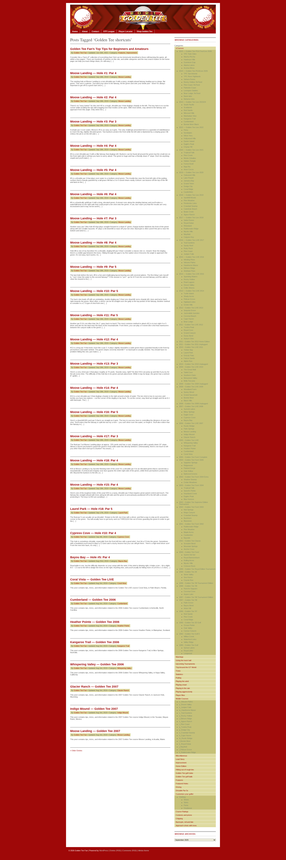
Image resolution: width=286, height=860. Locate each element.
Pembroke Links (190, 203)
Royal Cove (188, 330)
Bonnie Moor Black (191, 124)
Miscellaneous (181, 756)
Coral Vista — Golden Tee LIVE (92, 579)
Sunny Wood (189, 392)
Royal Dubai (188, 223)
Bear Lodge (188, 322)
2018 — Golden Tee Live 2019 (191, 195)
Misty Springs (189, 412)
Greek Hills (188, 305)
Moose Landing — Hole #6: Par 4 (93, 194)
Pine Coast (188, 251)
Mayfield (187, 234)
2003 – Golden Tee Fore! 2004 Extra (193, 477)
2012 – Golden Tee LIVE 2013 (191, 308)
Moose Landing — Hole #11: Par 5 (94, 315)
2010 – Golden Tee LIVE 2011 (191, 347)
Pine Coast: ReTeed (192, 85)
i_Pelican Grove (185, 750)
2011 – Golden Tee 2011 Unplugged (193, 344)
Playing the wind (182, 681)
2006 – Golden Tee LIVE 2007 (191, 423)
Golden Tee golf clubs (184, 773)
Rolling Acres (189, 560)
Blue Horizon (189, 499)
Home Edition (181, 766)
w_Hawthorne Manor (187, 710)
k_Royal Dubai (185, 744)
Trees (178, 671)
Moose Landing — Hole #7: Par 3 (93, 218)
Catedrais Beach (190, 209)
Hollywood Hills (190, 138)
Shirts (186, 802)
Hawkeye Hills (189, 60)
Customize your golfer (184, 794)
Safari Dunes (189, 220)
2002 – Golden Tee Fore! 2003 (191, 507)
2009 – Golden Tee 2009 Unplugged (193, 384)
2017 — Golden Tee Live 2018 (191, 218)
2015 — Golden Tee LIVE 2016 (191, 257)
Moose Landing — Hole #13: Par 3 (94, 363)
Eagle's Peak (189, 144)
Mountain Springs (191, 546)
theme (143, 851)
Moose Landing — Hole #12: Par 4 (94, 339)
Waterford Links (190, 639)
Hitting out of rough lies (185, 770)
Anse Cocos (189, 169)
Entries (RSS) (115, 851)
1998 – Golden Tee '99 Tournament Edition (196, 583)
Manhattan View (190, 116)
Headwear (188, 808)
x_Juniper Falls (185, 707)
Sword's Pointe (190, 491)
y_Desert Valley (185, 704)
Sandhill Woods (190, 198)
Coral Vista (121, 583)
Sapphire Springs (190, 463)
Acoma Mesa (189, 68)
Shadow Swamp (190, 479)
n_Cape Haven (185, 735)
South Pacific (189, 105)
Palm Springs (189, 429)
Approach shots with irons (186, 826)
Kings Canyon (189, 512)
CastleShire (188, 192)
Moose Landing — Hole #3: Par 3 (93, 121)
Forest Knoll (188, 164)
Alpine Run (188, 361)
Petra (186, 130)
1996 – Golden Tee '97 (188, 611)
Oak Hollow (188, 471)
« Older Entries (76, 751)
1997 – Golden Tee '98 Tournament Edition (196, 597)
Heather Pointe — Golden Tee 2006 (94, 622)
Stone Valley (188, 574)
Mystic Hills (188, 231)
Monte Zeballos (190, 158)
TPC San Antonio (190, 74)
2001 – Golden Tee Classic (190, 541)
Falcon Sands (189, 358)
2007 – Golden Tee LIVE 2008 (191, 406)
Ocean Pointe (189, 625)
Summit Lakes (189, 409)
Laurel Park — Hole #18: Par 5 (91, 508)
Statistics (179, 674)
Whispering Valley (124, 668)
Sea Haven (188, 577)
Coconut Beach (190, 316)
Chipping (179, 819)
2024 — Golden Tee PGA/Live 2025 (193, 71)
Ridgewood (188, 465)
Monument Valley (190, 378)
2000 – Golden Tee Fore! (189, 552)
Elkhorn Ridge (189, 268)
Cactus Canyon (190, 631)
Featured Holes (182, 784)
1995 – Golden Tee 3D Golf (190, 623)
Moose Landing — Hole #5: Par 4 (93, 170)
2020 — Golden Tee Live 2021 (191, 150)
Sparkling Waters (190, 277)
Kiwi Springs (188, 510)
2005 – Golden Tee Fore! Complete (193, 457)
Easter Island (189, 141)
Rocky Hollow (189, 279)
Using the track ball (183, 660)
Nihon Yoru (188, 136)
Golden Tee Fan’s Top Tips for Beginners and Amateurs (109, 49)
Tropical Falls (189, 153)
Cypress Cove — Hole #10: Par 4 (93, 533)
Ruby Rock (188, 248)
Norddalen (188, 133)
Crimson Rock (189, 566)
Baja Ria (187, 167)
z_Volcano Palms (186, 702)
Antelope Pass (189, 271)
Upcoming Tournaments (185, 664)
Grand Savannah (190, 395)
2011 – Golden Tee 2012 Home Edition (194, 342)
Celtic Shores (189, 288)
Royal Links (188, 651)
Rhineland (188, 226)
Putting (178, 678)
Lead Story (180, 759)
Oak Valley (188, 628)
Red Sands (188, 110)
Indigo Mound (122, 713)
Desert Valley (189, 285)
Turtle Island (189, 293)
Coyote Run (188, 580)
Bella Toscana (189, 381)
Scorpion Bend (189, 543)
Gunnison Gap (189, 62)
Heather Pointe (123, 626)
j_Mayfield (183, 747)
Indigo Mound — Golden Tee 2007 (94, 708)
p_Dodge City (184, 730)
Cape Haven (189, 319)
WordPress (103, 851)
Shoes (186, 800)
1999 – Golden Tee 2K (188, 572)
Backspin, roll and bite (184, 822)
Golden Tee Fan (80, 53)
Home (75, 31)
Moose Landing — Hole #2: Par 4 (93, 97)
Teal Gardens (189, 243)
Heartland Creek (190, 494)
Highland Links (189, 302)
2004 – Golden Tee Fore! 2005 (191, 460)
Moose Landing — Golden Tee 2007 (95, 731)
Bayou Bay (122, 561)
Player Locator (126, 31)
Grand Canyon (190, 333)
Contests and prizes (184, 815)
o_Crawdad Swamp (187, 733)
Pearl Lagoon (189, 282)
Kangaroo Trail (123, 646)
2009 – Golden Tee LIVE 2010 (191, 367)
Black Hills (188, 401)
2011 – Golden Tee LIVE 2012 (191, 325)
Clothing (182, 797)
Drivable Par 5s (182, 791)
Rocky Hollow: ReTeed (193, 82)
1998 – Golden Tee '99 (188, 586)
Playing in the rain (183, 688)
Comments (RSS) (129, 851)
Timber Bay (188, 350)
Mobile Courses (182, 699)
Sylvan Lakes (189, 648)
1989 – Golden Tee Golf (188, 645)
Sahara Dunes (189, 79)
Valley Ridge (188, 642)
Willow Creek (189, 636)
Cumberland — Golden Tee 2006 (93, 599)
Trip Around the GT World (186, 667)
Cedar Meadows (190, 482)
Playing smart (181, 685)
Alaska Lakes (189, 65)
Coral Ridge (188, 189)
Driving (178, 787)
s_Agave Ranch (185, 721)
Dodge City (188, 186)
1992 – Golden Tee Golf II (189, 634)
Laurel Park (123, 513)
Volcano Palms (189, 262)
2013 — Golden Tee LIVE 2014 (191, 291)
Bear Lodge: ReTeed (192, 93)
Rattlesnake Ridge (191, 229)
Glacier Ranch (123, 690)
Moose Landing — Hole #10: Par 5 (94, 291)
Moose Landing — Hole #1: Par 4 (93, 73)
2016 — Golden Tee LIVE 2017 (191, 240)
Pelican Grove (189, 299)
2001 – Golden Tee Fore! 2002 (191, 524)
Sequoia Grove (190, 310)
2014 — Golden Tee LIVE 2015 (191, 274)
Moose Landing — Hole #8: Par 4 (93, 242)
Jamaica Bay (189, 181)
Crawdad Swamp (190, 206)
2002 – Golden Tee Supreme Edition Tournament (193, 503)
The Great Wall (190, 370)
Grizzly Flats (189, 355)
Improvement (131, 53)
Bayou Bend (188, 605)
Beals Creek (189, 212)
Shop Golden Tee (144, 31)
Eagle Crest (188, 415)
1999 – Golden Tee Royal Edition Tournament (197, 569)
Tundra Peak (189, 327)
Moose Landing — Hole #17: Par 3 (94, 436)
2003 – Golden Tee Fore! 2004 (191, 485)
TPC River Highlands (192, 76)
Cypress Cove (123, 537)
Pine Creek (188, 155)
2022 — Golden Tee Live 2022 (191, 127)
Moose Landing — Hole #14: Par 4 (94, 387)
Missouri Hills (189, 113)
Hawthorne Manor (191, 265)
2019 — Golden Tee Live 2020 (191, 172)
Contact (95, 31)
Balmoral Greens (190, 474)
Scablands (188, 107)
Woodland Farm (190, 389)
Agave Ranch (189, 215)
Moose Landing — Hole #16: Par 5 (94, 412)
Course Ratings (182, 812)
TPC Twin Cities (190, 54)
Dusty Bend (188, 336)
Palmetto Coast (190, 88)
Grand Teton (189, 184)
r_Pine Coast (184, 724)
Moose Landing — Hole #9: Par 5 (93, 266)
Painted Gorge (189, 468)
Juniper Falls (189, 254)
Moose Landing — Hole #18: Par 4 (94, 460)
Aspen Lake (188, 594)
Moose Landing (124, 77)
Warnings (179, 657)
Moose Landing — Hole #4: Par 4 (93, 145)
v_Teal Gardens (185, 713)
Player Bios (180, 695)
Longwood (188, 653)
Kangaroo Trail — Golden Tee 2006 (94, 642)
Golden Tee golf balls (184, 777)
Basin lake (188, 96)
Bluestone (188, 521)
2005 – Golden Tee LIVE (189, 440)
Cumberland (122, 604)
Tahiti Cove (188, 372)
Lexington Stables (191, 91)
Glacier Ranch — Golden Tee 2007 (94, 686)
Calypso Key (189, 237)
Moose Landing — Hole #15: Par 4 (94, 484)
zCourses (180, 48)
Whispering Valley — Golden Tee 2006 (97, 664)
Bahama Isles (189, 99)
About (85, 31)
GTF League (109, 31)
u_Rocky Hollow (185, 716)
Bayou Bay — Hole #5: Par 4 (90, 557)
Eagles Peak (189, 496)
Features (121, 53)
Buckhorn (187, 518)
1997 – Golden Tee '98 (188, 600)
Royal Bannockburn (192, 558)
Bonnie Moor (189, 398)
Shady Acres (189, 296)
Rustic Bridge (189, 426)
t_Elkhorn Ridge (185, 719)
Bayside (187, 538)
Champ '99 (188, 147)
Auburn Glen (189, 339)
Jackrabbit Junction (191, 313)
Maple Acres (189, 532)
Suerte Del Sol (189, 555)
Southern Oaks (190, 375)
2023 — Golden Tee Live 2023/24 (192, 102)
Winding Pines (189, 260)
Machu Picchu (189, 57)
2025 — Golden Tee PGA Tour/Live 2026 (195, 51)
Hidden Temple (190, 161)
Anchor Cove (189, 549)
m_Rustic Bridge (185, 738)
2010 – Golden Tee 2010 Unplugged (193, 364)
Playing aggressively (184, 692)
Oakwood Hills (189, 175)
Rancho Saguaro (190, 589)
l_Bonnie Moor (185, 741)
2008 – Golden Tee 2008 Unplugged (193, 404)
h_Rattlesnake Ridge (187, 752)
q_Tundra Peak (185, 727)
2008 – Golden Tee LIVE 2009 (191, 387)
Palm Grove (188, 603)
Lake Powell (188, 178)
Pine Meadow (189, 200)
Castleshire (188, 535)
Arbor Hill (187, 608)
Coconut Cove (189, 591)
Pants (186, 805)
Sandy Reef (188, 246)
